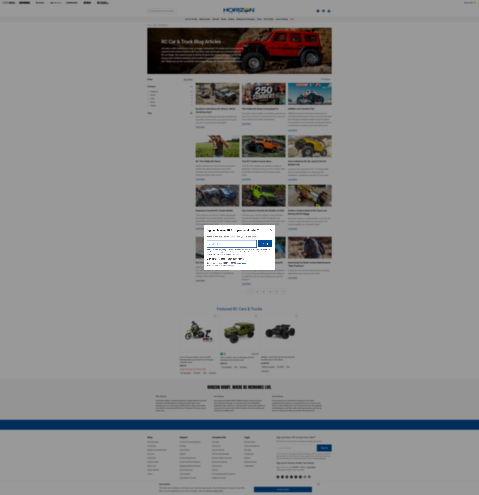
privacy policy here (232, 254)
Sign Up (265, 244)
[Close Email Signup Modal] (270, 229)
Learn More (241, 263)
